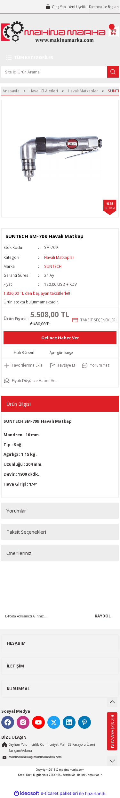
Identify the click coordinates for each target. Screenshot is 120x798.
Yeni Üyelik (77, 6)
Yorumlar (16, 510)
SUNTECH (52, 266)
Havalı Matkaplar (59, 257)
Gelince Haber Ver (60, 338)
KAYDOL (103, 615)
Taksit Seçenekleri (26, 532)
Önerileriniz (18, 553)
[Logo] (53, 31)
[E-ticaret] (59, 793)
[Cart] (113, 31)
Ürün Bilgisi (18, 404)
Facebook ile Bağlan (104, 6)
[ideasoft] (26, 793)
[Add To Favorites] (23, 365)
